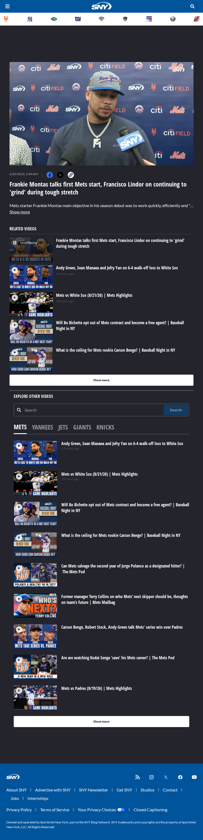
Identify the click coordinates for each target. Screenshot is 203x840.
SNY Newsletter (93, 789)
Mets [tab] (20, 426)
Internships (37, 798)
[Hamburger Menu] (7, 6)
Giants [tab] (82, 427)
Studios (147, 789)
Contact (170, 789)
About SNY (16, 789)
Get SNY (124, 789)
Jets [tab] (63, 427)
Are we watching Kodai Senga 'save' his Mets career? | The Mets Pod (117, 658)
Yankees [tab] (42, 427)
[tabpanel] (101, 584)
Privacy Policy (19, 809)
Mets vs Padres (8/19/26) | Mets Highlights (96, 688)
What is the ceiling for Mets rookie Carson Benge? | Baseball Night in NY (121, 535)
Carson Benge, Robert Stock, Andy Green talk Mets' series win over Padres (122, 627)
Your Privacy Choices (97, 809)
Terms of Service (54, 809)
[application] (101, 113)
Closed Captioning (150, 809)
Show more (20, 211)
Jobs (15, 798)
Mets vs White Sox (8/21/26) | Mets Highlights (99, 474)
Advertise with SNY (53, 789)
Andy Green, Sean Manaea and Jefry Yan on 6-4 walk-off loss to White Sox (122, 443)
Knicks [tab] (105, 427)
